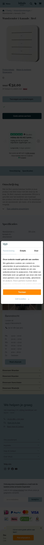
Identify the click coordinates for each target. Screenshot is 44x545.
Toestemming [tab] (8, 251)
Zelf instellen (20, 299)
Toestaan (22, 292)
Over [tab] (36, 251)
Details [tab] (23, 251)
